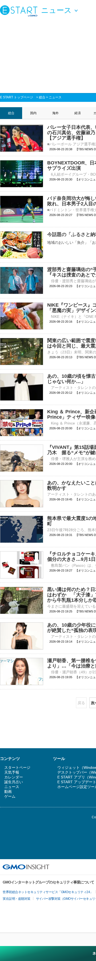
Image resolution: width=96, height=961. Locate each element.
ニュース (55, 97)
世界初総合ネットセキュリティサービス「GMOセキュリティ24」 (48, 892)
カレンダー (13, 777)
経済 (77, 113)
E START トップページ (16, 97)
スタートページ (17, 767)
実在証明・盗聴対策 (16, 899)
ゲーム (9, 796)
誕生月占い (13, 782)
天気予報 (11, 772)
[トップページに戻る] (20, 11)
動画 (8, 791)
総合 (42, 97)
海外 (55, 113)
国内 (33, 113)
